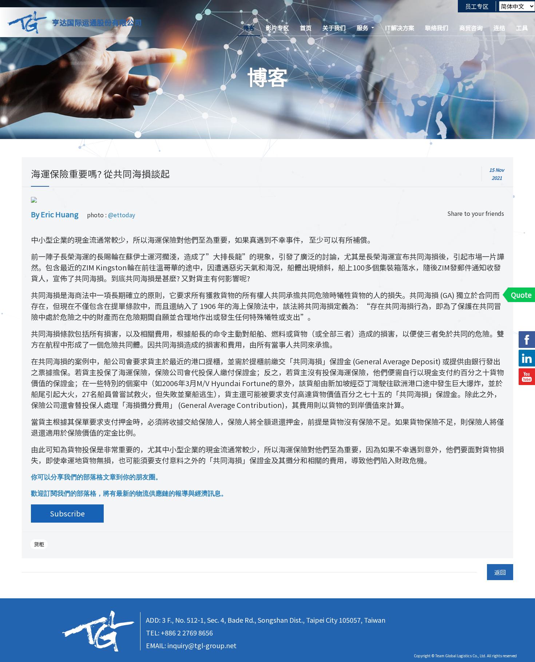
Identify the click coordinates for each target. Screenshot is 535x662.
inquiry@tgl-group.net (202, 645)
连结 (499, 27)
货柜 (39, 544)
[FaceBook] (527, 339)
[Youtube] (527, 376)
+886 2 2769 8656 (187, 632)
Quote (521, 295)
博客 (249, 27)
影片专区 (277, 27)
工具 (522, 27)
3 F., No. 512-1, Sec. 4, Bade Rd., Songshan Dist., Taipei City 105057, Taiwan (273, 620)
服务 (362, 27)
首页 (306, 27)
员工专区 (476, 6)
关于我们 (334, 27)
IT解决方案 (399, 27)
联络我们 (436, 27)
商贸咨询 (471, 27)
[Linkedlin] (527, 358)
